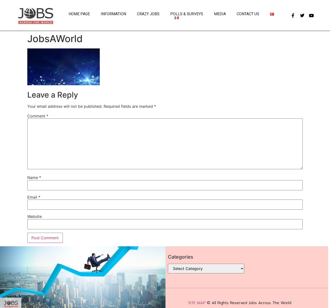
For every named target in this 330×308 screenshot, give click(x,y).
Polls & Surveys (186, 14)
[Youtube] (311, 15)
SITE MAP (197, 303)
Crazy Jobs (148, 14)
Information (113, 14)
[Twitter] (302, 15)
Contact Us (248, 14)
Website (34, 216)
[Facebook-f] (293, 15)
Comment (37, 116)
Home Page (79, 14)
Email (33, 197)
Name (34, 177)
